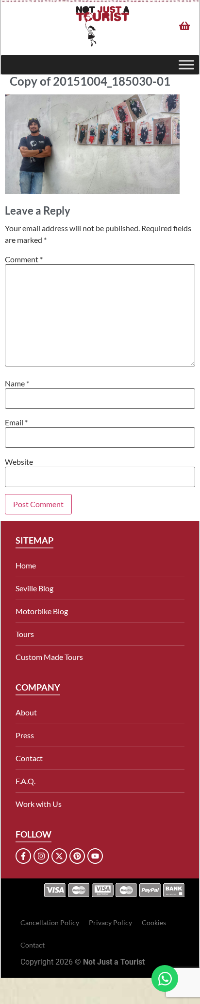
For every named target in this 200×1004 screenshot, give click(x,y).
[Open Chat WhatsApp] (164, 978)
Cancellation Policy (49, 922)
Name (17, 383)
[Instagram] (41, 856)
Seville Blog (34, 588)
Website (19, 462)
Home (26, 565)
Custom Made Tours (49, 656)
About (26, 712)
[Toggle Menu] (186, 65)
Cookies (154, 922)
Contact (29, 758)
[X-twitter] (59, 856)
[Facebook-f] (23, 856)
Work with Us (39, 803)
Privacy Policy (110, 922)
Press (25, 735)
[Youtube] (95, 856)
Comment (24, 259)
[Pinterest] (77, 856)
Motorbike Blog (42, 611)
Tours (25, 634)
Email (16, 422)
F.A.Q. (25, 780)
